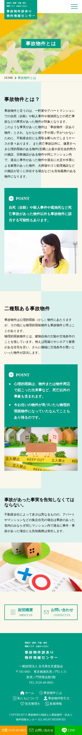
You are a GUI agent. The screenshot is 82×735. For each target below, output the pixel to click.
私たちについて (25, 698)
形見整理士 (30, 704)
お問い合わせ (41, 730)
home (8, 77)
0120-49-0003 (17, 730)
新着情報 (53, 704)
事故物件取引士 (56, 698)
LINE (71, 730)
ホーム (27, 693)
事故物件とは (50, 693)
